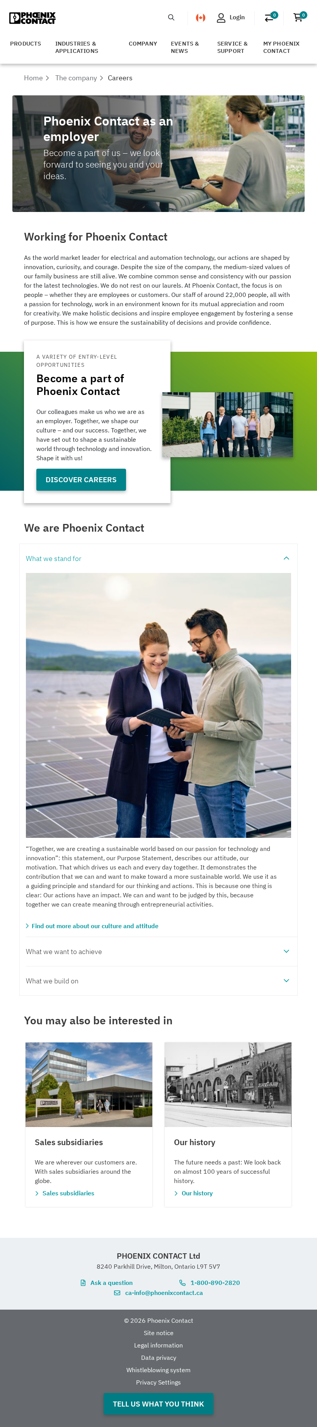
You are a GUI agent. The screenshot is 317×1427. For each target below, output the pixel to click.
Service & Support (232, 47)
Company (143, 43)
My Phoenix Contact (281, 47)
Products (25, 43)
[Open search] (171, 17)
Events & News (185, 47)
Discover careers (81, 479)
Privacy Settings (158, 1382)
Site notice (159, 1333)
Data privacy (158, 1357)
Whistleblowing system (158, 1370)
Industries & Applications (76, 47)
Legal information (158, 1345)
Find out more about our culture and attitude (95, 926)
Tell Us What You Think (158, 1403)
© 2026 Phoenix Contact (158, 1320)
